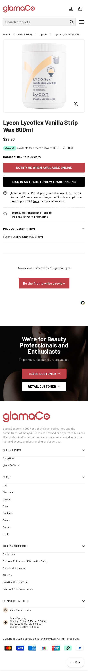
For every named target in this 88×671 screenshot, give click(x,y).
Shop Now (8, 458)
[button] (80, 9)
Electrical (8, 492)
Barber (7, 527)
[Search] (71, 22)
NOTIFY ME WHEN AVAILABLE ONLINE (44, 167)
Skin (5, 506)
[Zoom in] (75, 104)
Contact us (9, 554)
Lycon (43, 34)
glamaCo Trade (11, 465)
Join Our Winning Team (15, 581)
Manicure (8, 513)
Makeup (7, 499)
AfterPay (7, 574)
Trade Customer (42, 374)
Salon (6, 520)
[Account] (71, 9)
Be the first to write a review (44, 283)
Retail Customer (42, 386)
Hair (5, 485)
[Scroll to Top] (79, 648)
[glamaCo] (19, 9)
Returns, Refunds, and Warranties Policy (25, 561)
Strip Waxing (25, 34)
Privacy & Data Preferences (18, 588)
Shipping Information (14, 568)
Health (6, 533)
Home (6, 34)
